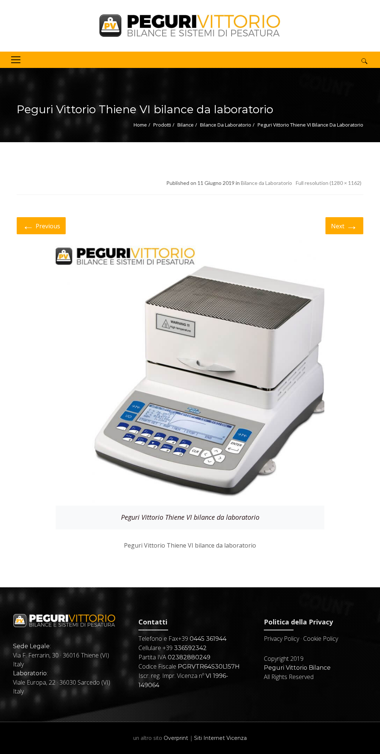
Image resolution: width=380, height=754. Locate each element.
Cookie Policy (320, 638)
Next (344, 225)
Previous (41, 225)
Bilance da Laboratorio (225, 124)
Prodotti (162, 124)
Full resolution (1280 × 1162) (328, 183)
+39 (202, 638)
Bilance (185, 124)
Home (140, 124)
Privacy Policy (281, 638)
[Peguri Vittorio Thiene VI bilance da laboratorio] (190, 370)
